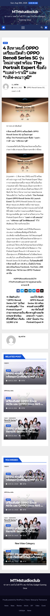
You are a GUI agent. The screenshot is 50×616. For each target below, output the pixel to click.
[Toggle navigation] (23, 28)
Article (26, 606)
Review (19, 606)
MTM (16, 85)
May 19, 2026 (13, 561)
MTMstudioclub (25, 12)
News (5, 43)
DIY (32, 606)
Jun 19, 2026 (13, 510)
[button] (42, 27)
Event (44, 606)
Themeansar (43, 600)
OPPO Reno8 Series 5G (36, 87)
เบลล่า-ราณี (16, 91)
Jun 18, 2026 (13, 535)
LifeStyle (22, 610)
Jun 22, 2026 (13, 484)
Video (37, 606)
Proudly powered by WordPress (13, 600)
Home (6, 606)
